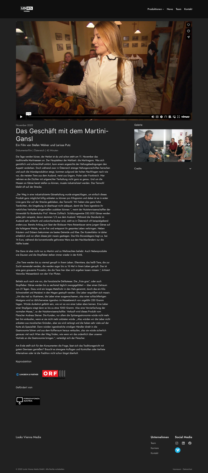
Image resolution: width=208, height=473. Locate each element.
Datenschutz (187, 469)
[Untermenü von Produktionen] (163, 9)
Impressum (177, 469)
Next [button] (188, 145)
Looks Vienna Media (28, 437)
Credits (137, 168)
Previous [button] (138, 145)
